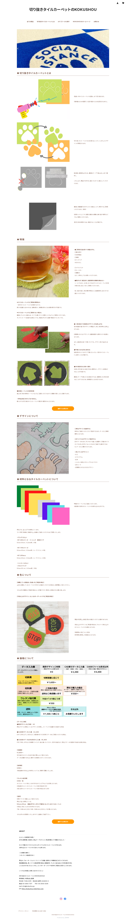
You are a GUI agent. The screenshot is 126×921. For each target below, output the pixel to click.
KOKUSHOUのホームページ (81, 21)
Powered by (61, 917)
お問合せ (96, 21)
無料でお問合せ (63, 409)
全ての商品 (30, 21)
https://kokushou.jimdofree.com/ (33, 889)
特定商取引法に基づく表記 (39, 911)
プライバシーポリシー (23, 911)
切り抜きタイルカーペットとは (46, 21)
